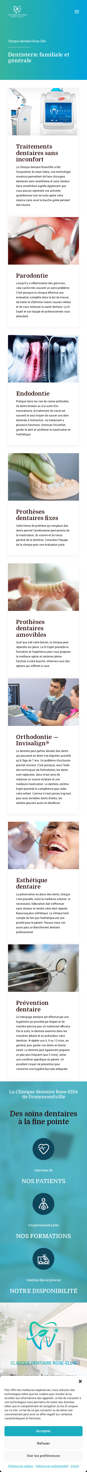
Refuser (43, 1443)
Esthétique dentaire (31, 883)
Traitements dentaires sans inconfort (37, 153)
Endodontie (33, 393)
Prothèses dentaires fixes (37, 515)
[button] (80, 1381)
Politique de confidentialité (51, 1466)
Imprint (74, 1466)
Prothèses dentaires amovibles (31, 628)
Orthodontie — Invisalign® (37, 740)
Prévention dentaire (32, 1006)
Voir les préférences (43, 1456)
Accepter (43, 1431)
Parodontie (32, 275)
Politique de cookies (20, 1466)
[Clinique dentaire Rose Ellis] (17, 11)
